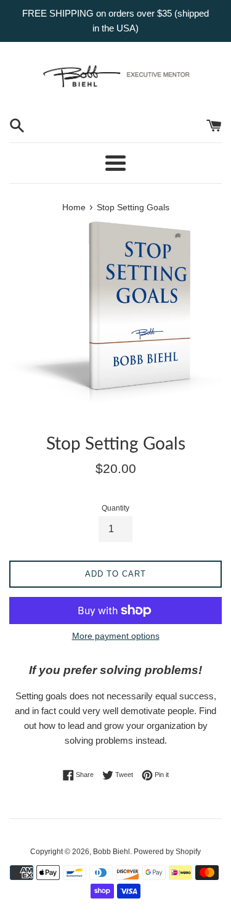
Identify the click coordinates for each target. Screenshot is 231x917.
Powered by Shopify (167, 851)
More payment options (116, 636)
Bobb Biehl (111, 851)
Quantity (115, 508)
